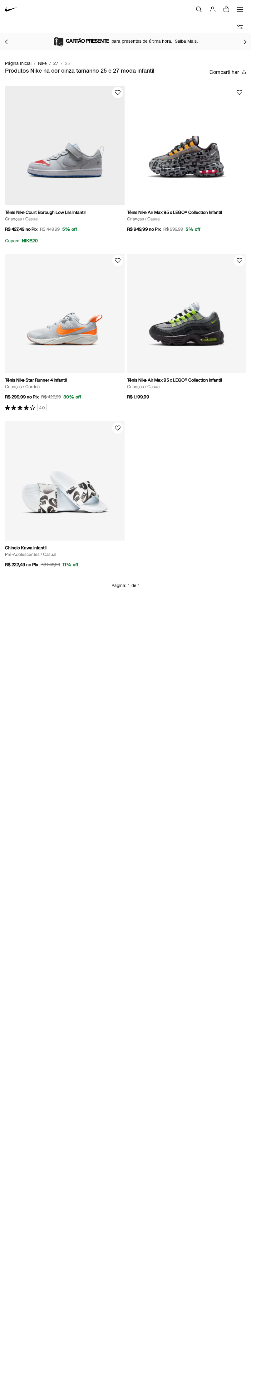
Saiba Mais (181, 41)
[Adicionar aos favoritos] (117, 92)
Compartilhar (224, 72)
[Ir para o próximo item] (245, 42)
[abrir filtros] (240, 27)
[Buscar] (199, 9)
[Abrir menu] (240, 9)
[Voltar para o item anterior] (6, 42)
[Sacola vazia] (226, 9)
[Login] (212, 9)
